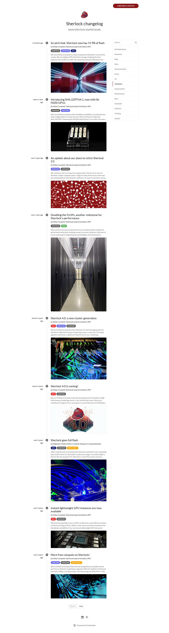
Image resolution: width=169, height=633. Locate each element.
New (116, 99)
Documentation (120, 69)
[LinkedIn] (83, 617)
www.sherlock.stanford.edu (84, 29)
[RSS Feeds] (87, 617)
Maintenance (120, 94)
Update (117, 118)
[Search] (135, 42)
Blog (116, 59)
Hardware (118, 84)
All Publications (120, 49)
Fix (116, 79)
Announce (118, 54)
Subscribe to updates (125, 6)
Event (117, 74)
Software (118, 109)
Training (118, 113)
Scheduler (118, 104)
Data (116, 64)
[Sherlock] (84, 15)
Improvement (120, 89)
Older (81, 606)
